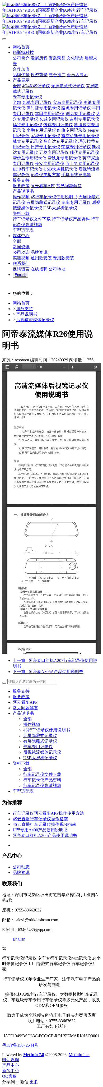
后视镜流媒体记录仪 (35, 319)
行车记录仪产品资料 (42, 780)
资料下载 (21, 763)
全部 (17, 86)
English (19, 939)
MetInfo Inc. (79, 1054)
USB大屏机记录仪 (40, 758)
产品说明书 (26, 314)
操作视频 (31, 724)
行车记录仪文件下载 (42, 774)
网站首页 (21, 303)
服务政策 (21, 696)
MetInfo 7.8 (33, 1054)
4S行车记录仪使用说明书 (46, 730)
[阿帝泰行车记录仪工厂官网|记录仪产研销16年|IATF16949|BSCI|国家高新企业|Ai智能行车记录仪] (51, 18)
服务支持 (24, 308)
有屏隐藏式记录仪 (40, 741)
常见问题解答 (25, 708)
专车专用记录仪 (38, 746)
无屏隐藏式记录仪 (40, 735)
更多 (34, 1082)
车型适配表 (23, 791)
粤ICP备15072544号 (20, 1045)
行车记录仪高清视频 (42, 785)
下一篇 (48, 671)
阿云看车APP (25, 702)
